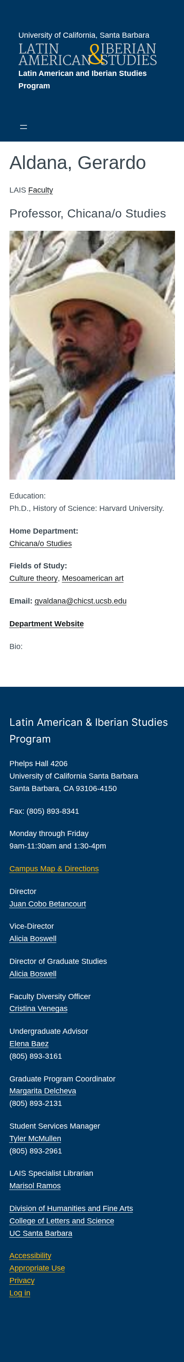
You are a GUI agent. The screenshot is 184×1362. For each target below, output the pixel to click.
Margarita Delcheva (42, 1091)
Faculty (40, 190)
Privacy (22, 1280)
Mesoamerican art (93, 578)
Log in (19, 1293)
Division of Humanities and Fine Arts (71, 1208)
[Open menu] (23, 127)
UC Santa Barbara (40, 1233)
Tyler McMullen (35, 1138)
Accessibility (30, 1255)
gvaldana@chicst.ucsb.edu (81, 601)
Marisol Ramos (35, 1185)
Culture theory (33, 578)
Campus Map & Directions (54, 868)
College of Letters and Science (61, 1221)
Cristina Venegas (38, 1008)
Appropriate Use (37, 1268)
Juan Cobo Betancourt (47, 904)
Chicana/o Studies (40, 543)
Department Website (46, 623)
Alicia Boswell (32, 938)
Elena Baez (29, 1043)
